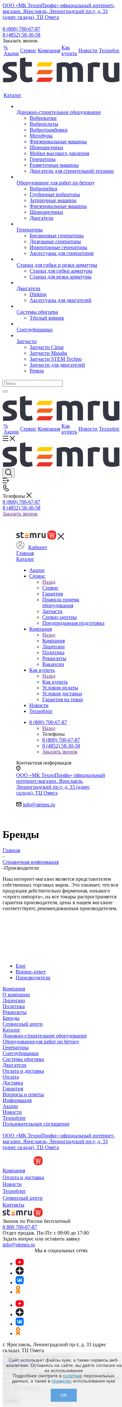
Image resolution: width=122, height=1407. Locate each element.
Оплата (11, 1077)
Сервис (50, 588)
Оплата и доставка (23, 1071)
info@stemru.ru (39, 804)
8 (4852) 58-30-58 (21, 35)
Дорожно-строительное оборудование (45, 1035)
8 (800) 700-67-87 (21, 29)
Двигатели (14, 1065)
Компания (53, 640)
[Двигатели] (65, 283)
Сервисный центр (23, 1024)
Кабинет (37, 547)
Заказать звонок (20, 513)
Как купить (55, 682)
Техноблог (14, 1118)
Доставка (13, 1082)
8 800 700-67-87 (20, 1227)
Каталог (25, 559)
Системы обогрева (23, 1059)
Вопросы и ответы (23, 1094)
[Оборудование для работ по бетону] (65, 177)
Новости (12, 1112)
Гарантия (13, 1088)
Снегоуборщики (21, 1053)
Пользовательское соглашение (36, 1124)
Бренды (11, 1018)
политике (72, 1375)
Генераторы (16, 1047)
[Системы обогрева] (65, 306)
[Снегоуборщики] (65, 324)
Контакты (13, 1205)
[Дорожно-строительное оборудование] (65, 106)
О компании (16, 994)
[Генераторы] (65, 224)
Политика (14, 1006)
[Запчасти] (65, 336)
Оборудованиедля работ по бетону (41, 1041)
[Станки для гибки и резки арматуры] (65, 259)
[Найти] (5, 391)
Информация (17, 1100)
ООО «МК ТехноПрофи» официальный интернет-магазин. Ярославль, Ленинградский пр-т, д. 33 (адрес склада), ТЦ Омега (59, 11)
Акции (10, 1106)
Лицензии (14, 1000)
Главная (25, 553)
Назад (48, 582)
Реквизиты (15, 1012)
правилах (61, 1380)
